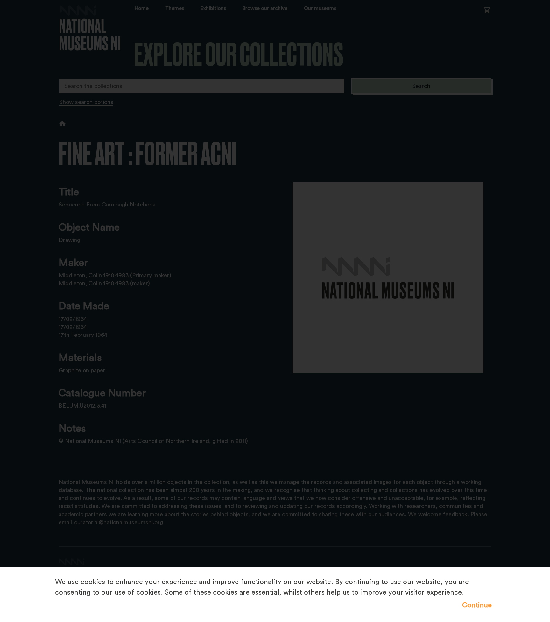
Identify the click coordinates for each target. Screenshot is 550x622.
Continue (477, 605)
